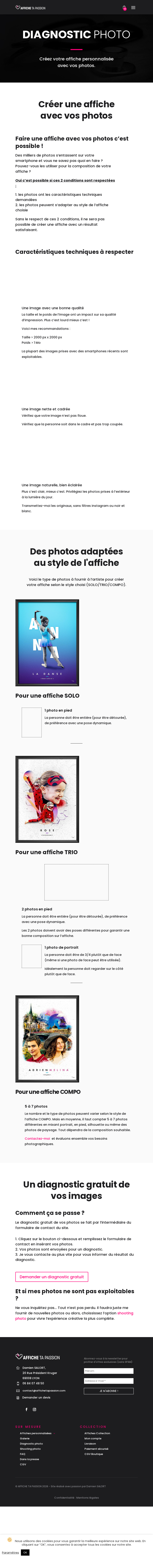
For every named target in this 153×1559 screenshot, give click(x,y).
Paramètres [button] (10, 1552)
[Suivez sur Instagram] (34, 1409)
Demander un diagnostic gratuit (52, 1277)
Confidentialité (64, 1498)
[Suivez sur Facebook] (26, 1409)
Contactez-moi (37, 1138)
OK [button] (25, 1552)
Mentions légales (87, 1498)
